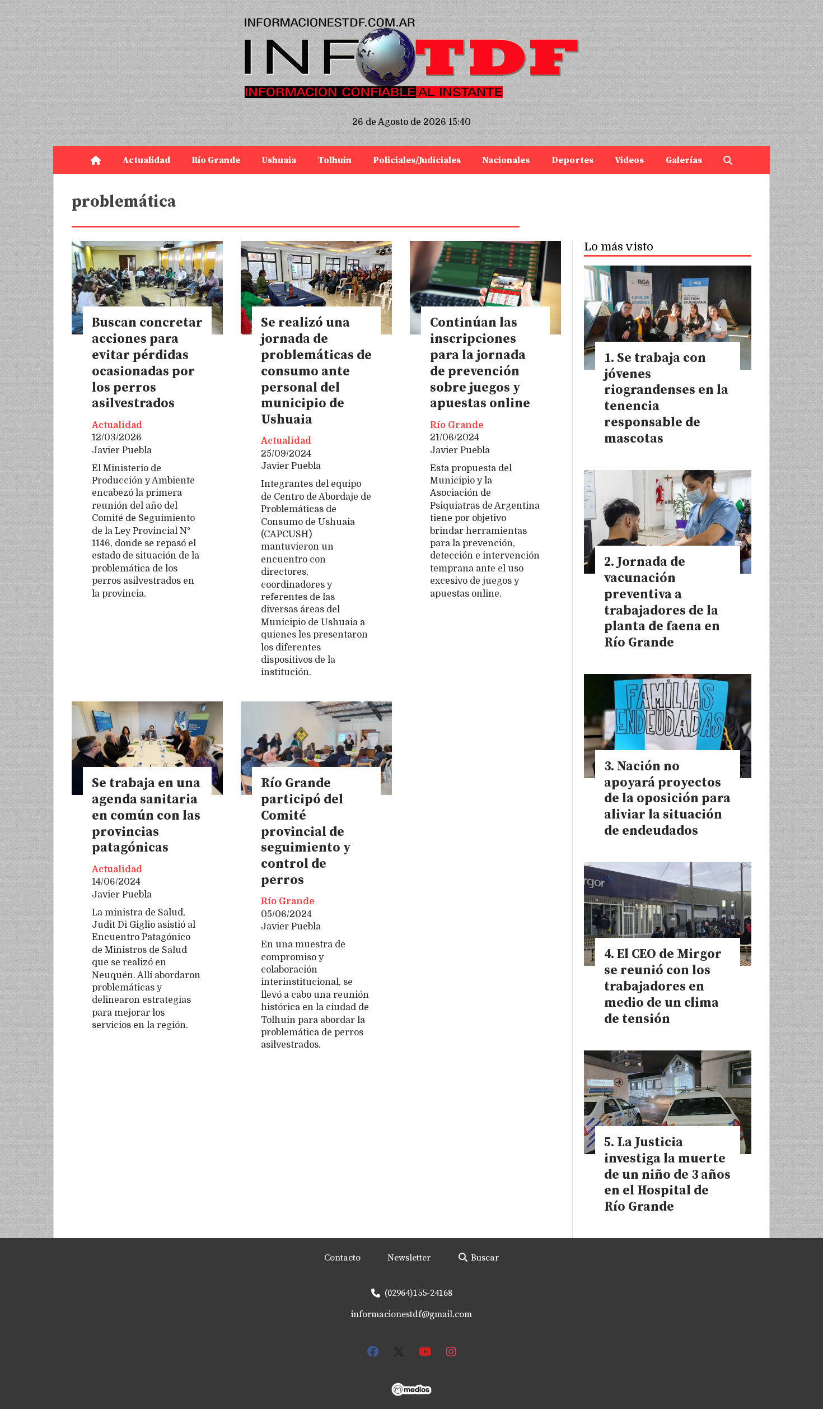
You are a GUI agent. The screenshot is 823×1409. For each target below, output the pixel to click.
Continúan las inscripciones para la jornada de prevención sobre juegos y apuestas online (480, 363)
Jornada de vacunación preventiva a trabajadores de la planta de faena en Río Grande (662, 602)
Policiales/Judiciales (417, 160)
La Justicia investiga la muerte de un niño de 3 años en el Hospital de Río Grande (667, 1174)
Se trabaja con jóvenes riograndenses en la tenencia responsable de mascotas (666, 398)
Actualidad (146, 160)
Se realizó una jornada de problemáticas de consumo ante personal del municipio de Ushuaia (316, 371)
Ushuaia (278, 160)
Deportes (572, 160)
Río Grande (215, 160)
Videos (629, 160)
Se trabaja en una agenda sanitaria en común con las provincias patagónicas (146, 815)
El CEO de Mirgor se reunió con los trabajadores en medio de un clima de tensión (663, 986)
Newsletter (409, 1257)
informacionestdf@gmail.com (411, 1314)
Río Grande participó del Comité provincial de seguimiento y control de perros (305, 832)
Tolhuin (335, 160)
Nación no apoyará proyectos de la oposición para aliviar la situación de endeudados (667, 799)
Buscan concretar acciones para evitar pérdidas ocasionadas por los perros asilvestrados (147, 363)
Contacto (342, 1257)
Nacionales (506, 160)
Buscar (484, 1257)
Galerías (684, 160)
